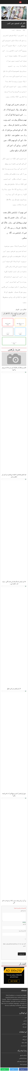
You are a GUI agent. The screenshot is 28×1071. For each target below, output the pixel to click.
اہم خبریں (25, 1021)
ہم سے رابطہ (24, 1040)
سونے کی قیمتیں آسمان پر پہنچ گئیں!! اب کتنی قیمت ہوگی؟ (14, 794)
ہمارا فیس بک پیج (23, 1055)
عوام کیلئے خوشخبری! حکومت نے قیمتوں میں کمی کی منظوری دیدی (14, 475)
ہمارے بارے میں (24, 1046)
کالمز (26, 1018)
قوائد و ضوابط (24, 1043)
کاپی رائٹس (25, 1036)
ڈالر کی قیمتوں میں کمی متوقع (14, 688)
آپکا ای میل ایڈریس (22, 931)
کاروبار (17, 309)
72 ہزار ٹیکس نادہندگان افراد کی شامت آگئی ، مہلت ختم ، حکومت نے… (14, 582)
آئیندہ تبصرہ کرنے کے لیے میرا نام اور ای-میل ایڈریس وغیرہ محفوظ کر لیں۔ (14, 945)
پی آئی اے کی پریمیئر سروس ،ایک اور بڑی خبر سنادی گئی (14, 901)
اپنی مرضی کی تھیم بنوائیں (22, 1061)
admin (24, 30)
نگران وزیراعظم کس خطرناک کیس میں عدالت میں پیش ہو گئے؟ (14, 368)
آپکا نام (24, 924)
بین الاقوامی (24, 1024)
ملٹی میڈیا (25, 1027)
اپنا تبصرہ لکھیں (23, 911)
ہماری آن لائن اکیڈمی (23, 1058)
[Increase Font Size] (4, 30)
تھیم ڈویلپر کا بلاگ (23, 1064)
